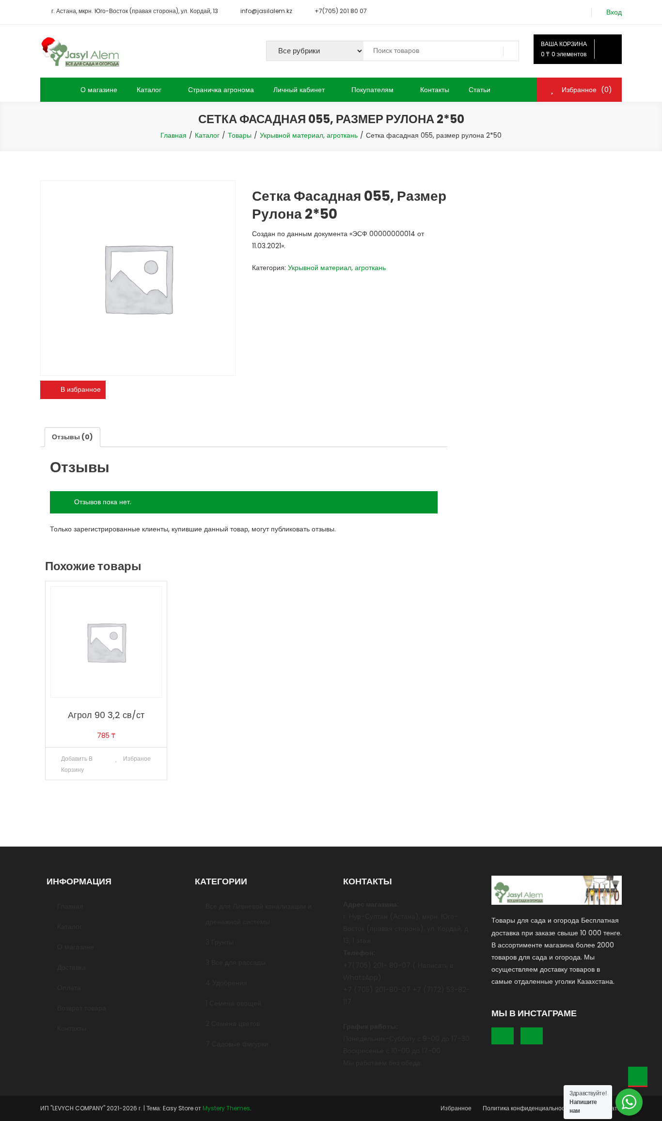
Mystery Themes (226, 1108)
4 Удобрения (226, 983)
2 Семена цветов (232, 1023)
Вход (614, 12)
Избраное (136, 758)
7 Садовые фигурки (236, 1044)
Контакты (434, 90)
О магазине (98, 90)
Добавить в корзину (77, 764)
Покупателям (372, 90)
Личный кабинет (299, 90)
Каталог (149, 90)
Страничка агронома (221, 90)
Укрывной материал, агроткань (337, 267)
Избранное (456, 1108)
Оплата (69, 988)
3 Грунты (219, 942)
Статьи (479, 90)
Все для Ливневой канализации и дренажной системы (258, 914)
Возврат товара (81, 1008)
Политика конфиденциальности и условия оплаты (552, 1108)
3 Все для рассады (235, 962)
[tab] (72, 437)
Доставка (71, 967)
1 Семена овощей (233, 1003)
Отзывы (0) (72, 437)
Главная (70, 906)
